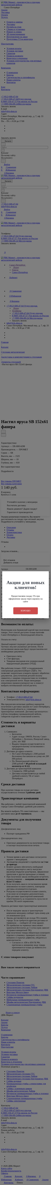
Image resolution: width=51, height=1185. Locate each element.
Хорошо (26, 611)
